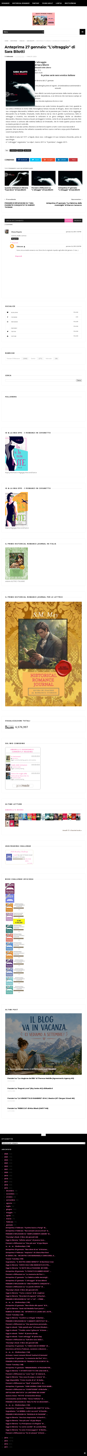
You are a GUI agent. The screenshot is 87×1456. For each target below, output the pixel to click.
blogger (69, 220)
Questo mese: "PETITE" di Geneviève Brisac (23, 1396)
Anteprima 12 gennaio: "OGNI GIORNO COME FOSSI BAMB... (29, 1386)
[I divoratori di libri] (7, 826)
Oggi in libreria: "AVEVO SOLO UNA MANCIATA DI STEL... (28, 1265)
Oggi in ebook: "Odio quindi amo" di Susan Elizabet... (27, 1327)
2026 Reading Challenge (19, 851)
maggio (9, 1212)
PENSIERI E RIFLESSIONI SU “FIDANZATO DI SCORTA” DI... (28, 1361)
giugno (9, 1209)
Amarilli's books (14, 810)
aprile (8, 1215)
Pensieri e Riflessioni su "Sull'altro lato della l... (25, 1339)
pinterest (44, 327)
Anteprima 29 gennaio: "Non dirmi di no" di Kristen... (27, 1249)
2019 (6, 1175)
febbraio (10, 1222)
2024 (6, 1160)
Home (6, 41)
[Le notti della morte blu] (47, 820)
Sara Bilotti (30, 41)
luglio (8, 1206)
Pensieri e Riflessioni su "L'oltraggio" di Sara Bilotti (42, 189)
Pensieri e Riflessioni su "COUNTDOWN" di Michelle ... (27, 1389)
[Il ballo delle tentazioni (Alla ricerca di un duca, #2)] (8, 771)
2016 (6, 1185)
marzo (9, 1219)
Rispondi (15, 239)
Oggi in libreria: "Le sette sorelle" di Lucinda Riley (26, 1427)
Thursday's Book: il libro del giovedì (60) (22, 1343)
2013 (6, 1441)
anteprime (13, 41)
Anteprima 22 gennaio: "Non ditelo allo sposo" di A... (27, 1305)
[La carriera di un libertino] (12, 826)
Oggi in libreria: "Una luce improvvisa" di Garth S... (26, 1417)
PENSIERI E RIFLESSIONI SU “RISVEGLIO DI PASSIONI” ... (27, 1414)
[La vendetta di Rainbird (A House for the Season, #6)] (65, 819)
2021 (6, 1169)
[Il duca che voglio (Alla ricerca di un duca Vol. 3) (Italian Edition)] (8, 779)
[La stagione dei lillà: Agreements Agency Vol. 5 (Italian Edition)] (56, 820)
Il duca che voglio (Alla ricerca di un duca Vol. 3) (20, 774)
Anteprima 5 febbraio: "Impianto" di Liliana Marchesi (27, 1252)
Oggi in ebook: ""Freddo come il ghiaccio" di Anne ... (27, 1330)
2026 (6, 1154)
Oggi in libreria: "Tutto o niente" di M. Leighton (25, 1293)
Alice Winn (15, 758)
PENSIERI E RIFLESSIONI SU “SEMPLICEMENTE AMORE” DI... (28, 1234)
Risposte (15, 243)
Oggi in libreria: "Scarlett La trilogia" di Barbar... (25, 1318)
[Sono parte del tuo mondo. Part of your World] (25, 820)
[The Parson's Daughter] (16, 819)
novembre (10, 1194)
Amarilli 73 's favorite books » (72, 830)
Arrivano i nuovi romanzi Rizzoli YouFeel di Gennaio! (26, 1355)
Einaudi (21, 41)
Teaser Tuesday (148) (14, 1364)
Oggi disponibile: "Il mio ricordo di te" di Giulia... (25, 1380)
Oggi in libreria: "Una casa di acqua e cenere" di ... (26, 1377)
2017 (6, 1182)
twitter (44, 331)
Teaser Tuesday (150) (14, 1259)
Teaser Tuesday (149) (14, 1315)
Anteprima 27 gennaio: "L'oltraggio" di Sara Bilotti (69, 189)
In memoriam (16, 756)
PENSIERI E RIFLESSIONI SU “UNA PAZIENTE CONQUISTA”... (28, 1284)
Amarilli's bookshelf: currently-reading (22, 750)
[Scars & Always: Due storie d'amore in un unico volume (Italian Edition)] (12, 820)
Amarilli (15, 855)
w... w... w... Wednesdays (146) (18, 1246)
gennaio (9, 1225)
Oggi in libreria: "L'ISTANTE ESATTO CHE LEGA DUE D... (27, 1371)
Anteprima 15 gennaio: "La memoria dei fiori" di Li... (27, 1358)
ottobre (9, 1197)
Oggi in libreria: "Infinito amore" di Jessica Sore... (26, 1240)
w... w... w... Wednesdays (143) (18, 1405)
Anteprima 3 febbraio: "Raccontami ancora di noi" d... (27, 1231)
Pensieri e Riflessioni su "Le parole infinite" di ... (25, 1287)
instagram (44, 321)
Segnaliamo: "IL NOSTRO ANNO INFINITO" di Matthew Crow (30, 1262)
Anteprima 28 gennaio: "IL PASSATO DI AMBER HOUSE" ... (28, 1271)
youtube (44, 336)
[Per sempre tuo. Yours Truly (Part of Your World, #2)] (34, 820)
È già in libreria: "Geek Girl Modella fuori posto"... (26, 1308)
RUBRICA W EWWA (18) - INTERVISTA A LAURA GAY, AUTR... (29, 1312)
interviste (49, 358)
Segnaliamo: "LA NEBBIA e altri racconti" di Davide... (27, 1411)
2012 (6, 1444)
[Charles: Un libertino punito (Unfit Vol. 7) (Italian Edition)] (78, 820)
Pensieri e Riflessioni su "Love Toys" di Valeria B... (26, 1374)
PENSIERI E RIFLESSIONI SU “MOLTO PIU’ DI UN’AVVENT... (28, 1402)
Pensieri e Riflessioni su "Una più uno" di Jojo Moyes (27, 1243)
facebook (77, 220)
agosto (9, 1203)
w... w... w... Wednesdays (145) (18, 1302)
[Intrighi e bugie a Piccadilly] (60, 820)
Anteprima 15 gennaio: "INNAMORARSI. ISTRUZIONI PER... (29, 1368)
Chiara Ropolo (16, 232)
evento (33, 358)
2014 (6, 1438)
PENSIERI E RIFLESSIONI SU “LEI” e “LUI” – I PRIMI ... (25, 1299)
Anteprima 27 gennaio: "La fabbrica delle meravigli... (27, 1277)
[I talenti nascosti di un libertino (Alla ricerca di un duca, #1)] (7, 820)
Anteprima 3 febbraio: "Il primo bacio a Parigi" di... (26, 1228)
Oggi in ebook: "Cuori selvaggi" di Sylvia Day (24, 1336)
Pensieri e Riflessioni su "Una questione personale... (27, 1324)
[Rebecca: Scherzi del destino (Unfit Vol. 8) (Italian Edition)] (69, 820)
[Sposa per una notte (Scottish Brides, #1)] (16, 826)
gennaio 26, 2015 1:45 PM (73, 232)
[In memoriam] (8, 761)
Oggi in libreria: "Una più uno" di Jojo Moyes (23, 1420)
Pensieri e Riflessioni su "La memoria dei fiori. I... (25, 1274)
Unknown (20, 246)
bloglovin (44, 312)
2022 (6, 1166)
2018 (6, 1179)
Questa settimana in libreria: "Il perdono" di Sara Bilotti (16, 189)
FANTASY (35, 3)
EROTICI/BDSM (70, 3)
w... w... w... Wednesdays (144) (18, 1352)
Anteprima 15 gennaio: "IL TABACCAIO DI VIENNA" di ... (28, 1346)
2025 (6, 1157)
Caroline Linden (16, 767)
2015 (6, 1188)
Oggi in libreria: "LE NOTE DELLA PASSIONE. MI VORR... (27, 1268)
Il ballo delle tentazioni (19, 765)
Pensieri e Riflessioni (13, 358)
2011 (6, 1447)
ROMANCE (5, 3)
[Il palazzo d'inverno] (43, 820)
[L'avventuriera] (73, 819)
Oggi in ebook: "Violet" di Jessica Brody (22, 1333)
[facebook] (85, 1453)
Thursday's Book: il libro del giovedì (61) (22, 1290)
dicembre (10, 1191)
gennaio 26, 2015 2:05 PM (73, 246)
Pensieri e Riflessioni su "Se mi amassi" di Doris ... (26, 1433)
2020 (6, 1172)
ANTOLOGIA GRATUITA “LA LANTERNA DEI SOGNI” (25, 1392)
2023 (6, 1163)
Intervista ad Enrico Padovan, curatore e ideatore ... (27, 1349)
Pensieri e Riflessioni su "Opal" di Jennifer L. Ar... (25, 1383)
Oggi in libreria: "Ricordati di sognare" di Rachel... (26, 1296)
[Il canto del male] (38, 820)
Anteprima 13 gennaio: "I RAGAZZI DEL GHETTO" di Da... (28, 1408)
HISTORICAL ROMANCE (20, 3)
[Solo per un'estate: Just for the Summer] (29, 820)
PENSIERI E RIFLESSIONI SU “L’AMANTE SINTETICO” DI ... (27, 1321)
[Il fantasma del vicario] (51, 820)
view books (29, 863)
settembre (10, 1200)
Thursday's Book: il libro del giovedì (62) (22, 1237)
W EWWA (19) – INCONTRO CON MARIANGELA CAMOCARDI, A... (30, 1255)
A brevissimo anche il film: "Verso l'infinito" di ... (25, 1399)
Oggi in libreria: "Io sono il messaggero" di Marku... (26, 1430)
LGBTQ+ (59, 3)
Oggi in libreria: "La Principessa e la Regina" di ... (25, 1423)
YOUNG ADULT (47, 3)
